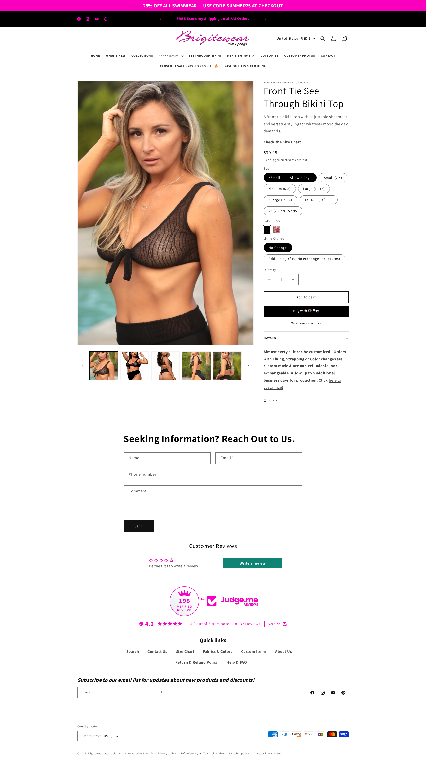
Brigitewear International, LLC (107, 753)
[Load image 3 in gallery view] (165, 365)
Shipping (270, 160)
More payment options (306, 323)
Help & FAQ (236, 662)
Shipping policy (239, 753)
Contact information (267, 753)
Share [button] (273, 400)
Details (306, 338)
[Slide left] (82, 365)
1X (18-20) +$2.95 (319, 200)
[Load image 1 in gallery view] (103, 365)
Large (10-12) (314, 188)
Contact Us (157, 651)
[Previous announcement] (160, 19)
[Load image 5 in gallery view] (227, 365)
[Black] (267, 229)
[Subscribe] (160, 692)
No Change (278, 247)
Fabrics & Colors (217, 651)
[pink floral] (276, 229)
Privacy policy (167, 753)
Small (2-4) (333, 177)
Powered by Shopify (140, 753)
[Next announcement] (265, 19)
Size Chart (185, 651)
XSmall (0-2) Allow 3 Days (290, 177)
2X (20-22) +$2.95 (283, 211)
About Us (283, 651)
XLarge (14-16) (280, 200)
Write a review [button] (253, 563)
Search (132, 651)
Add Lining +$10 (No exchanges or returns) (304, 258)
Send (138, 526)
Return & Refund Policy (196, 662)
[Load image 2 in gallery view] (134, 365)
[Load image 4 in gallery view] (196, 365)
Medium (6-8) (280, 188)
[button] (170, 56)
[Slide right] (248, 365)
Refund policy (189, 753)
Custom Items (254, 651)
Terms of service (213, 753)
